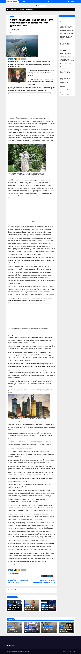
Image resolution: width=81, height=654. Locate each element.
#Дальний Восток (26, 30)
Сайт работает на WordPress (11, 651)
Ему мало (62, 86)
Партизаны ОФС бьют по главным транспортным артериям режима (66, 37)
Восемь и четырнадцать (65, 63)
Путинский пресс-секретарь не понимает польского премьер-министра (66, 43)
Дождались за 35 (64, 89)
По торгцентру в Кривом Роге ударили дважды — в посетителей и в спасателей (67, 32)
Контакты (14, 9)
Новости (9, 626)
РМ (15, 609)
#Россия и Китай (46, 30)
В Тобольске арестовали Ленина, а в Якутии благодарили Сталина (65, 55)
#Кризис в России (34, 30)
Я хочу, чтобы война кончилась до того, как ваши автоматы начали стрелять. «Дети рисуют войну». (20, 580)
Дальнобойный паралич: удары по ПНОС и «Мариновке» (65, 49)
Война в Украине (46, 626)
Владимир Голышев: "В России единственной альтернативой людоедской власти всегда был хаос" (44, 580)
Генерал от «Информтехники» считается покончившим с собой (66, 26)
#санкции (12, 32)
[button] (71, 9)
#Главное (19, 30)
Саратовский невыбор (65, 21)
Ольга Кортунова (15, 29)
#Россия (40, 30)
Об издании (29, 9)
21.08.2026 (11, 631)
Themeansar (27, 651)
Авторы (21, 9)
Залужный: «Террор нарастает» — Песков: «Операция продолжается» (66, 72)
